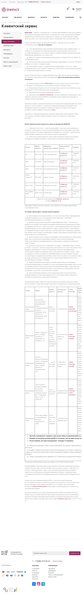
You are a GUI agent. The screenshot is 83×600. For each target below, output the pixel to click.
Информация (52, 565)
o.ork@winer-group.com (62, 199)
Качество (51, 572)
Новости (34, 570)
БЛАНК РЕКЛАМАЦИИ (39, 486)
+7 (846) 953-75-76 (55, 201)
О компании (35, 568)
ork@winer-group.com (64, 498)
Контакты (35, 579)
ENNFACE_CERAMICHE (46, 95)
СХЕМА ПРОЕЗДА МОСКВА (72, 364)
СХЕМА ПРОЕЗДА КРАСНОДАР (73, 309)
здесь (53, 109)
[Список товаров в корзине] (77, 10)
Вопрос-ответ (52, 576)
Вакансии (35, 574)
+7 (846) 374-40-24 (33, 2)
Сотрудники (35, 572)
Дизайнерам (52, 570)
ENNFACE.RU (49, 83)
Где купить (35, 576)
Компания (35, 565)
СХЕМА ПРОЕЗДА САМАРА (72, 336)
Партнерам (51, 568)
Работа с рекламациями (55, 574)
